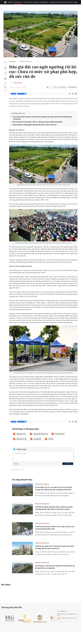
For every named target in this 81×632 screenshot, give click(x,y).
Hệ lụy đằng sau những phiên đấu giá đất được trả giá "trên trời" (35, 125)
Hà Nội (51, 439)
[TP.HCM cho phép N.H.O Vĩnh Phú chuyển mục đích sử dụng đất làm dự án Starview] (22, 548)
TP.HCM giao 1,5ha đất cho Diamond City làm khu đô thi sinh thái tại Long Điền (55, 567)
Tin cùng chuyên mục (22, 479)
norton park (70, 614)
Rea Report (36, 2)
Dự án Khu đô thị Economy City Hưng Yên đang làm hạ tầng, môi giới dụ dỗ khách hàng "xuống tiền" (42, 118)
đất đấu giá (37, 439)
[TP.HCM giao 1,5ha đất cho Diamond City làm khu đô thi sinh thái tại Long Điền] (22, 568)
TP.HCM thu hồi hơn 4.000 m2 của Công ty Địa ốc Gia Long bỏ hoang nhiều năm (54, 527)
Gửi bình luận (67, 463)
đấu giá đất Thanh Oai (40, 434)
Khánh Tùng (17, 83)
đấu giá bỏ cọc (21, 434)
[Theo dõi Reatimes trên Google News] (73, 87)
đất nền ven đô (21, 439)
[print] (5, 79)
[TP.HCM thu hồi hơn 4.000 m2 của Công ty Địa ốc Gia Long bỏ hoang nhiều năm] (22, 528)
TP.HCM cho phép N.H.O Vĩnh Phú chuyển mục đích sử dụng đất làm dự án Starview (54, 547)
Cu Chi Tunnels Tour (62, 611)
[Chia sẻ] (5, 68)
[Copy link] (5, 73)
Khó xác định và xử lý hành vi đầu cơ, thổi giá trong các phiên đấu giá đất (37, 122)
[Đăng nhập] (76, 2)
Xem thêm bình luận (18, 469)
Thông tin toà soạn (67, 2)
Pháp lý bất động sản (25, 61)
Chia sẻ (13, 93)
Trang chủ (10, 2)
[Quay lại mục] (5, 62)
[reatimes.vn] (5, 2)
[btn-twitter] (73, 94)
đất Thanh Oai (59, 434)
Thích (21, 93)
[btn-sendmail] (76, 94)
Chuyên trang (27, 2)
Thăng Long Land (67, 618)
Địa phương (12, 61)
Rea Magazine (44, 2)
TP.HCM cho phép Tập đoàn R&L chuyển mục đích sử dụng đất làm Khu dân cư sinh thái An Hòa (54, 508)
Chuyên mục (17, 2)
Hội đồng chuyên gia (56, 2)
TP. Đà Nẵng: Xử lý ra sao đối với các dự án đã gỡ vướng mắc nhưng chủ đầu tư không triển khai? (53, 488)
